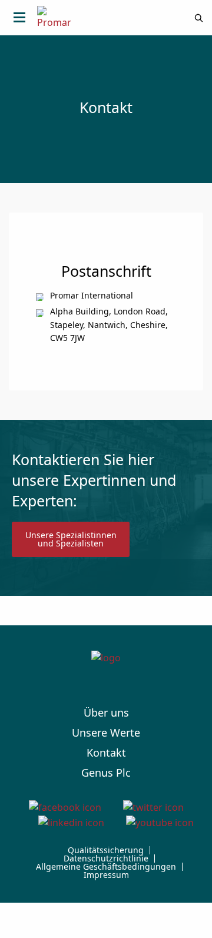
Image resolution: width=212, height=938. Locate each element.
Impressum (106, 875)
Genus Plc (106, 772)
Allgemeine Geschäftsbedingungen (106, 867)
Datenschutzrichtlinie (106, 858)
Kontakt (106, 752)
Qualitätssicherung (106, 850)
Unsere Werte (106, 732)
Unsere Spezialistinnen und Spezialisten (71, 539)
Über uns (106, 712)
